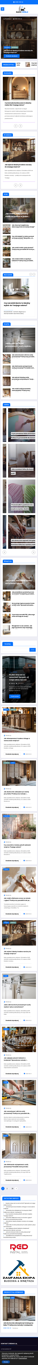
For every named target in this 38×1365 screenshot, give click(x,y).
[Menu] (2, 9)
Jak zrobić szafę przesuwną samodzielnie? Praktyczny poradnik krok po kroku (21, 390)
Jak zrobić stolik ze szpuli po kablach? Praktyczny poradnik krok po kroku (22, 260)
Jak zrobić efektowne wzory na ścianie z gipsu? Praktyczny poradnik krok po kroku (18, 582)
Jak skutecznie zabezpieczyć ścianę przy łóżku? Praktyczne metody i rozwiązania (16, 793)
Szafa (5, 975)
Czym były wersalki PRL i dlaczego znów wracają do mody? (23, 615)
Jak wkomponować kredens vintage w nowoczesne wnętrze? (17, 739)
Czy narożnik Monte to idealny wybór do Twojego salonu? (17, 304)
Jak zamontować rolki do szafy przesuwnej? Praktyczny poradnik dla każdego (23, 356)
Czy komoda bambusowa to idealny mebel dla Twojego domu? (18, 104)
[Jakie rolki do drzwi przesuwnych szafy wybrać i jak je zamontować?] (19, 986)
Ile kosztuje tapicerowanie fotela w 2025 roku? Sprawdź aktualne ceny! (23, 605)
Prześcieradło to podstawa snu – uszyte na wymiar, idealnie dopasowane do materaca (14, 509)
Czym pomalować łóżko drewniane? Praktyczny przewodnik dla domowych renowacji (16, 438)
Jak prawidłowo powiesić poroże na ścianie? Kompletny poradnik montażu (23, 593)
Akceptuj (6, 1362)
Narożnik (6, 816)
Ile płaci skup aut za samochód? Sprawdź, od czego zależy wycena (19, 677)
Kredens (7, 47)
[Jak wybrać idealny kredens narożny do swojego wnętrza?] (19, 933)
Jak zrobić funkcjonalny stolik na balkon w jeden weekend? (16, 215)
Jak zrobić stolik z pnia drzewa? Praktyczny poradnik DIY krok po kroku (23, 249)
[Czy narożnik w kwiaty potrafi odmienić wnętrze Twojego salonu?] (19, 826)
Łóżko (12, 762)
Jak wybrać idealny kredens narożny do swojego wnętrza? (18, 51)
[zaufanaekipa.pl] (19, 1270)
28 (12, 1189)
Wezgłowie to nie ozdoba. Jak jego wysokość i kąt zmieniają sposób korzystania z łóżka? (22, 627)
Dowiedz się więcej (11, 56)
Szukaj (8, 644)
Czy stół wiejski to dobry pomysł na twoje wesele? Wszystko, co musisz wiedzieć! (23, 238)
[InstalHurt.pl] (19, 1248)
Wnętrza (6, 869)
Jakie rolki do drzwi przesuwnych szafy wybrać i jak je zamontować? (18, 345)
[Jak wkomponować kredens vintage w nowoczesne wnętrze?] (19, 720)
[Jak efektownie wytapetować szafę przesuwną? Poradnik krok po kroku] (19, 1146)
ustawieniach (23, 1358)
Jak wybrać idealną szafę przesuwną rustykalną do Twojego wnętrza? (23, 379)
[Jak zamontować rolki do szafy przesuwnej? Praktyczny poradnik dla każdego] (19, 1092)
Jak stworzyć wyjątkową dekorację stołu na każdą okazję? (23, 226)
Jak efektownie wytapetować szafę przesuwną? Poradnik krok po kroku (23, 367)
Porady (10, 672)
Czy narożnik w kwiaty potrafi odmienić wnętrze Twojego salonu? (17, 846)
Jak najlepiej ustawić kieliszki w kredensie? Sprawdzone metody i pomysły (15, 1059)
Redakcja (15, 47)
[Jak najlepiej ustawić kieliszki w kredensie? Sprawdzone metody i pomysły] (19, 1039)
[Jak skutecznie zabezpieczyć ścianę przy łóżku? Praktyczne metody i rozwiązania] (19, 773)
